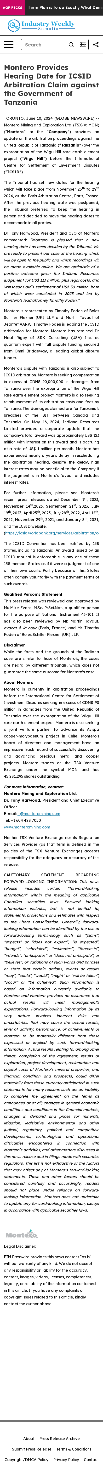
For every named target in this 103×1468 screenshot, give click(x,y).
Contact (91, 1459)
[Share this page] (95, 44)
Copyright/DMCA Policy (26, 1459)
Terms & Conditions (73, 1449)
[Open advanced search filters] (82, 44)
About (28, 1438)
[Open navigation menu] (8, 44)
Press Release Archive (59, 1438)
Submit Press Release (32, 1449)
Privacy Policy (66, 1459)
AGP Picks (12, 8)
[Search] (71, 44)
